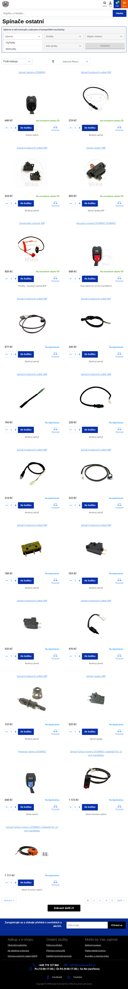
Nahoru (8, 900)
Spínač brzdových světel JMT (96, 298)
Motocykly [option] (11, 48)
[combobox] (23, 36)
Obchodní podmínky (17, 945)
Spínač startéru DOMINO (32, 72)
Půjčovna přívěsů (54, 945)
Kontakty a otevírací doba (97, 956)
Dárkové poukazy (93, 945)
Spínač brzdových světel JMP (96, 72)
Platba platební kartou (95, 950)
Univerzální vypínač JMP (32, 223)
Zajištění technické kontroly (59, 956)
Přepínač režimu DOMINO (32, 751)
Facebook (57, 977)
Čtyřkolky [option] (10, 42)
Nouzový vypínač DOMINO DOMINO (96, 223)
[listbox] (23, 45)
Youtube (77, 977)
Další (119, 900)
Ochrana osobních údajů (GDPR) (22, 956)
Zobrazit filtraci (71, 61)
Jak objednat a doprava (18, 950)
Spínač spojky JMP (96, 147)
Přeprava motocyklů (55, 950)
